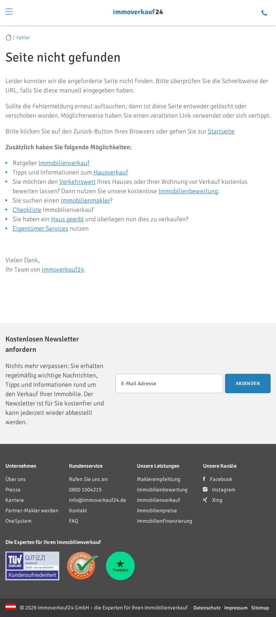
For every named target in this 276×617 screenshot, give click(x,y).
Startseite (221, 131)
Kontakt (78, 510)
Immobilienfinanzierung (164, 521)
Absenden (248, 383)
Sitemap (260, 608)
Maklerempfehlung (158, 479)
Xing (216, 500)
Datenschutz (207, 608)
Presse (13, 489)
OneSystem (18, 521)
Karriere (14, 500)
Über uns (15, 479)
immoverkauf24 (63, 269)
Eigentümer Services (40, 228)
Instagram (223, 489)
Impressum (236, 608)
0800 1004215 (85, 489)
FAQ (73, 521)
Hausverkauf (110, 172)
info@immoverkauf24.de (97, 500)
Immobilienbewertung (188, 191)
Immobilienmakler (85, 200)
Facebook (220, 479)
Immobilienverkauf (63, 163)
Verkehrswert (77, 182)
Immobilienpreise (157, 510)
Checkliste (27, 210)
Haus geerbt (67, 219)
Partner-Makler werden (31, 510)
